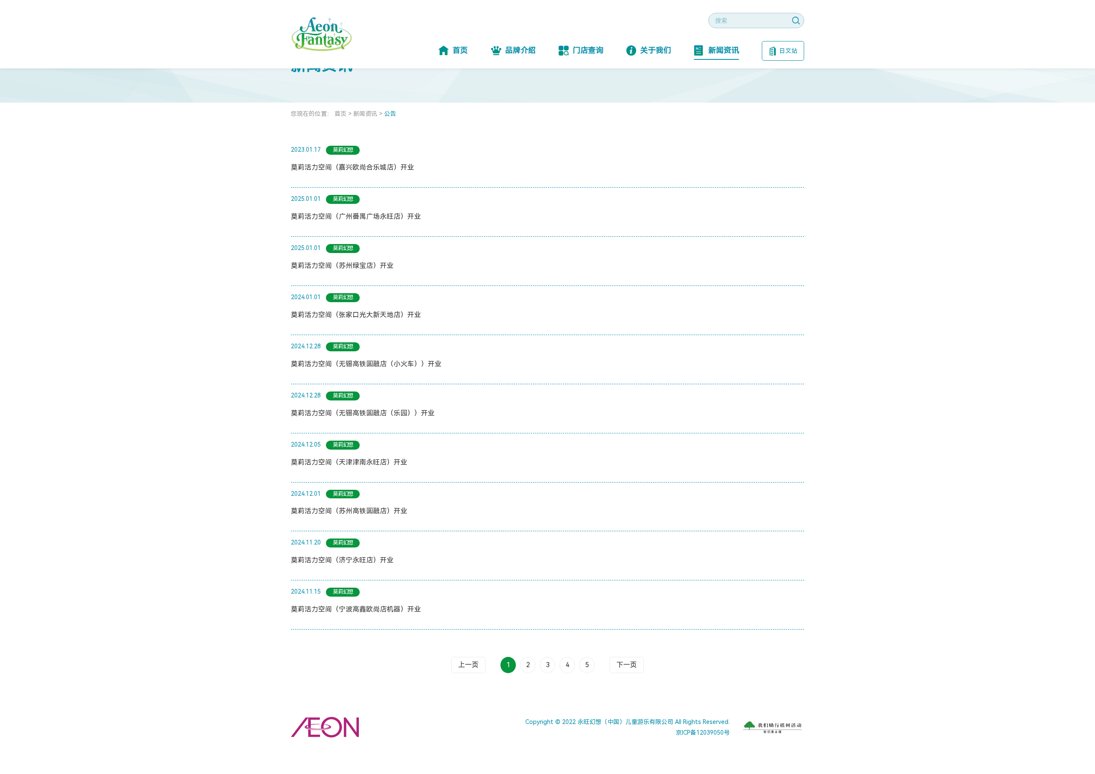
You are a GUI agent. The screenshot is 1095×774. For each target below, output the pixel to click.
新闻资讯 (723, 50)
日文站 (788, 50)
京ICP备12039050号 (703, 732)
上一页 (468, 665)
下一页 (626, 665)
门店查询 (588, 50)
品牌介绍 (520, 50)
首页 (460, 50)
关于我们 (655, 50)
